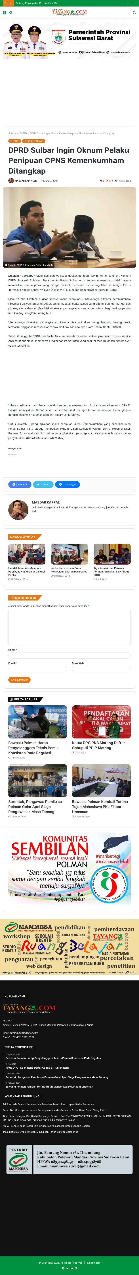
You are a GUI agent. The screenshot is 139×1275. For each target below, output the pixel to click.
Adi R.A (7, 1104)
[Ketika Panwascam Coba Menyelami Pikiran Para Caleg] (69, 554)
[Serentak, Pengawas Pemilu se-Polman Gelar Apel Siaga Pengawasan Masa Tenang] (37, 780)
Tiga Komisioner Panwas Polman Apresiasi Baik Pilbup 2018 (112, 571)
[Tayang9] (69, 12)
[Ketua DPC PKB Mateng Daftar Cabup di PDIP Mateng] (101, 721)
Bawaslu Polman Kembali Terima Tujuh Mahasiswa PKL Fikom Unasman (100, 806)
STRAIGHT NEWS (34, 141)
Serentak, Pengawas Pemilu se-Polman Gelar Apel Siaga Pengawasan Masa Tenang (36, 806)
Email (12, 663)
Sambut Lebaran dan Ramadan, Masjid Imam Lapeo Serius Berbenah (56, 1104)
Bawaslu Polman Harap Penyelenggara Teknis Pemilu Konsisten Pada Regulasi (34, 748)
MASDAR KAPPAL (24, 181)
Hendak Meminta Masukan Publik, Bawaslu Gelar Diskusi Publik (26, 571)
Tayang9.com (92, 1262)
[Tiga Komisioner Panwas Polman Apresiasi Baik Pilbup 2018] (112, 554)
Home (14, 133)
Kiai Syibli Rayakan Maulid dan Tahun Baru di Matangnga (46, 1131)
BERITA (24, 133)
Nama (12, 649)
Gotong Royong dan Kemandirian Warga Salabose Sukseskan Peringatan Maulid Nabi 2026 (66, 3)
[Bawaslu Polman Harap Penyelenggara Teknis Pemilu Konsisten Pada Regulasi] (37, 721)
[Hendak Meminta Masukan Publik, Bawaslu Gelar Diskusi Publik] (26, 554)
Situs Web (78, 663)
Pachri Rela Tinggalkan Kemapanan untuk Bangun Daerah (58, 1125)
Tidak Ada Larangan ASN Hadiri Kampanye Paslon (47, 1119)
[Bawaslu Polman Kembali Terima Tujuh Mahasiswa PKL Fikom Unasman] (101, 780)
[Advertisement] (69, 91)
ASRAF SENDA (11, 1125)
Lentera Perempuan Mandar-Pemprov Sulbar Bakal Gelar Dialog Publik (67, 1110)
